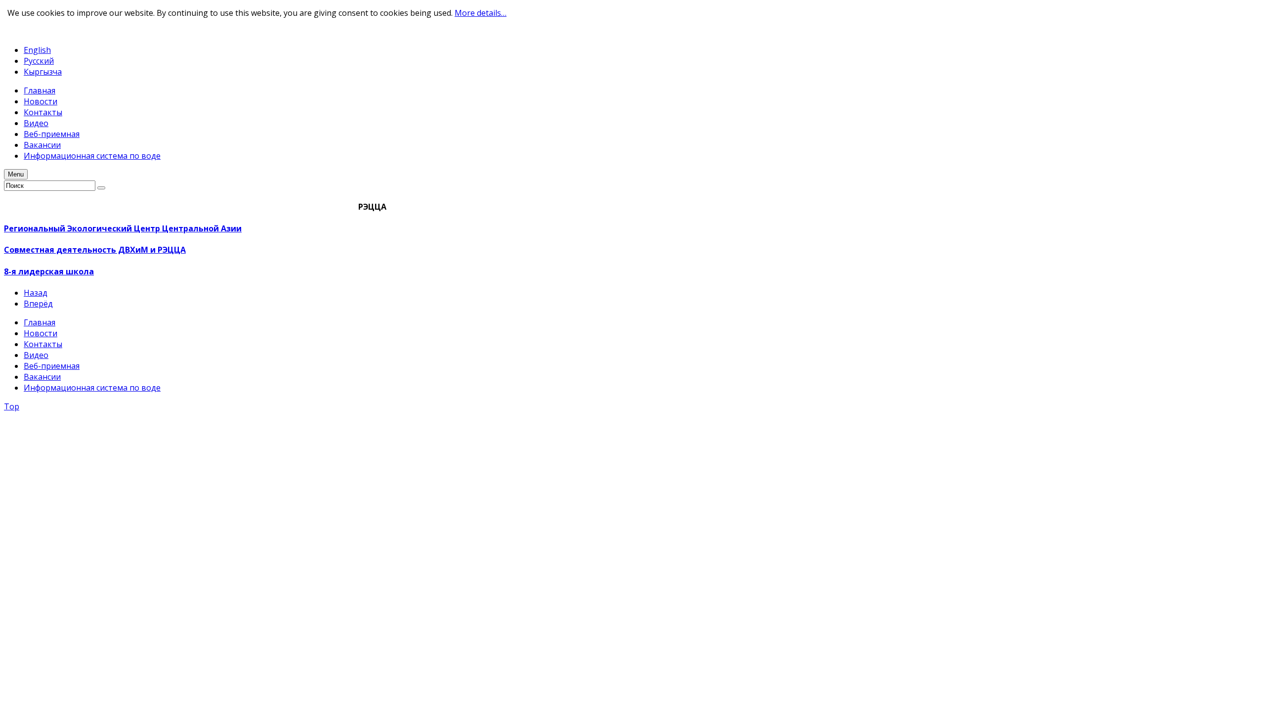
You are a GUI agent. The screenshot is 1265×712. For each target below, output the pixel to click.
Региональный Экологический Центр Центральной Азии (123, 228)
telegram (21, 31)
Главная (39, 322)
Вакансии (42, 376)
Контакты (43, 344)
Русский (39, 60)
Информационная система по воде (92, 387)
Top (11, 406)
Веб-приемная (52, 365)
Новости (40, 333)
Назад (35, 292)
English (37, 49)
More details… (480, 12)
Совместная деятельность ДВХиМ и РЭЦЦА (95, 249)
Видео (36, 355)
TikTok (53, 31)
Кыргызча (43, 71)
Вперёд (38, 303)
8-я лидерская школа (49, 271)
